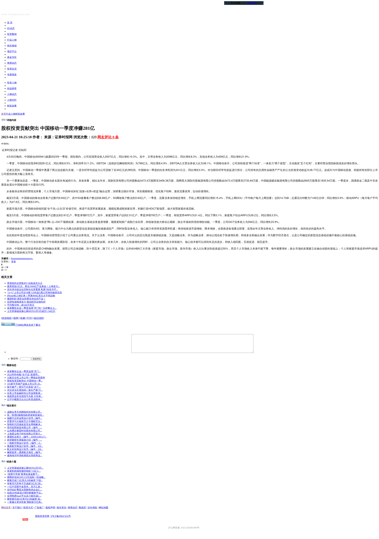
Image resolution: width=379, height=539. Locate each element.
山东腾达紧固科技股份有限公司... (24, 430)
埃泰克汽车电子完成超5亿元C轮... (24, 483)
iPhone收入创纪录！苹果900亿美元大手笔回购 (31, 295)
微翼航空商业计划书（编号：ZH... (25, 446)
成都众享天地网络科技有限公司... (24, 412)
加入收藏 (235, 3)
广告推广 (39, 507)
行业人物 (10, 114)
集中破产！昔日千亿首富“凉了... (24, 387)
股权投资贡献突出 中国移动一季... (25, 380)
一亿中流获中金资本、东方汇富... (24, 486)
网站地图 (103, 507)
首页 (3, 114)
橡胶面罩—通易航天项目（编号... (24, 452)
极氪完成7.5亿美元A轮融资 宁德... (25, 480)
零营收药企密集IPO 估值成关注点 (24, 283)
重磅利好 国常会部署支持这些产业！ (26, 298)
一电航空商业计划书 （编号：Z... (24, 443)
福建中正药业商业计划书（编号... (24, 418)
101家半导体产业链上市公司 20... (24, 384)
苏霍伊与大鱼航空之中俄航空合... (24, 421)
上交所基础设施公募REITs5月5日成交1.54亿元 (31, 311)
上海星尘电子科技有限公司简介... (24, 433)
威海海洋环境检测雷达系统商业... (24, 455)
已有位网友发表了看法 (27, 325)
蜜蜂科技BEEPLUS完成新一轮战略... (26, 477)
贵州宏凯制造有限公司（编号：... (24, 427)
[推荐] (16, 318)
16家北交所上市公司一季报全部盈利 (26, 377)
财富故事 (20, 114)
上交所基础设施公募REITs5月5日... (25, 468)
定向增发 (92, 507)
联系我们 (252, 3)
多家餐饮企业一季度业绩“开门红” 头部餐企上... (32, 308)
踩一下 (4, 270)
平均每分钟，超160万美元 (20, 305)
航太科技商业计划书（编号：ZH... (25, 449)
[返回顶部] (38, 318)
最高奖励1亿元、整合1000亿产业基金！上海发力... (33, 286)
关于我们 (17, 507)
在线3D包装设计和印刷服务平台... (25, 492)
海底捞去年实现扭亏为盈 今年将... (25, 396)
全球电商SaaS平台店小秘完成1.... (24, 496)
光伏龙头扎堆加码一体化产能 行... (25, 390)
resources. (28, 258)
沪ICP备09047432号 (60, 516)
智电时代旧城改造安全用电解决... (24, 424)
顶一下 (4, 267)
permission (19, 258)
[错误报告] (6, 318)
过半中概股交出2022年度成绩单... (24, 399)
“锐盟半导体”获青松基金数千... (23, 474)
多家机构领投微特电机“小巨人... (24, 471)
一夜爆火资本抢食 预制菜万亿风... (25, 502)
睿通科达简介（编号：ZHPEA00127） (27, 437)
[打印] (29, 318)
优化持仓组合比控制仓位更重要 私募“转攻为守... (32, 289)
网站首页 (6, 507)
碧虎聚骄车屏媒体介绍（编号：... (24, 440)
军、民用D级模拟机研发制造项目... (25, 415)
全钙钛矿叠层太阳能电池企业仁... (24, 489)
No (12, 258)
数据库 (82, 507)
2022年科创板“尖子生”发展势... (23, 374)
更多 (13, 261)
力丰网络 (18, 519)
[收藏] (23, 318)
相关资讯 (61, 507)
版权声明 (50, 507)
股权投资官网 (42, 516)
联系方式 (28, 507)
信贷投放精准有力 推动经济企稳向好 (26, 302)
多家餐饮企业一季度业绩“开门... (24, 371)
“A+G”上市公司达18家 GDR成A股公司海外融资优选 (34, 292)
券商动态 (72, 507)
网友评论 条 (108, 137)
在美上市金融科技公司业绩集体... (24, 393)
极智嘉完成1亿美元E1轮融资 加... (24, 499)
